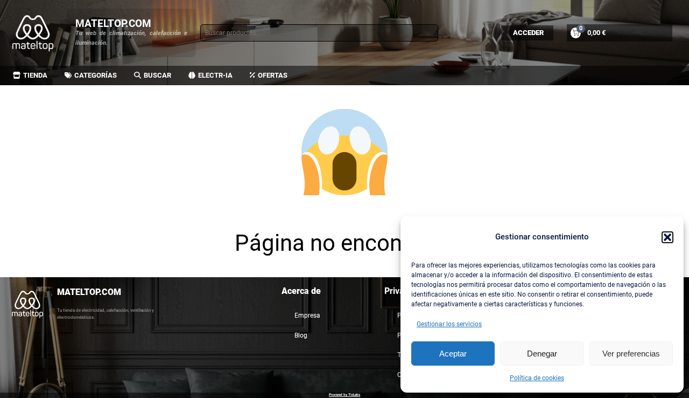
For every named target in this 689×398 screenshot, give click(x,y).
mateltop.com (113, 23)
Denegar (542, 353)
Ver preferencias (631, 353)
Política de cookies (537, 378)
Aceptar (453, 353)
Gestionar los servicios (449, 324)
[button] (667, 237)
